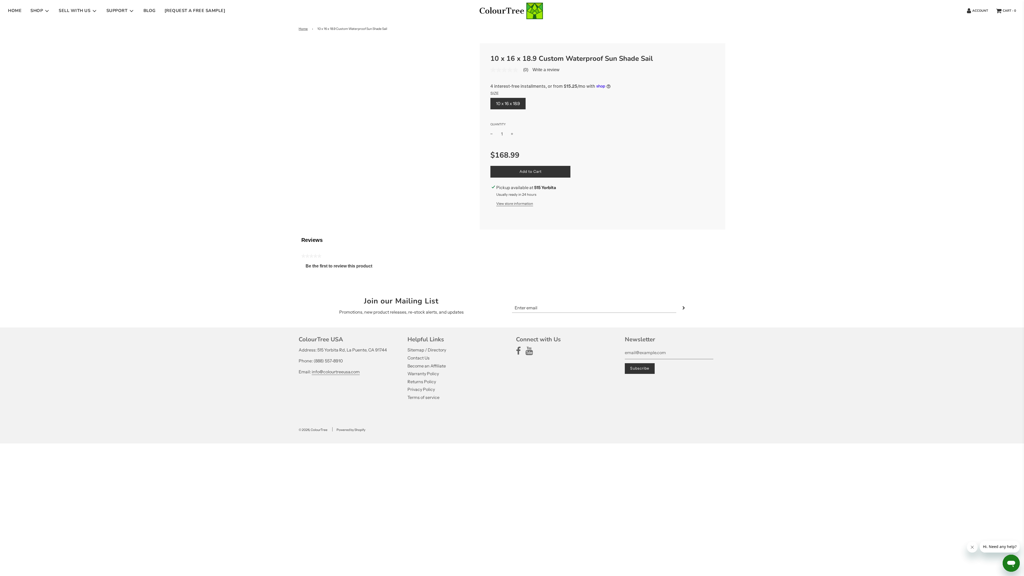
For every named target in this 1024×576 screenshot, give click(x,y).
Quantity (498, 124)
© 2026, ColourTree (313, 430)
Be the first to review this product (341, 267)
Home (15, 11)
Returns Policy (421, 381)
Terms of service (423, 397)
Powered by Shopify (351, 430)
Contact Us (418, 358)
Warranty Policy (423, 373)
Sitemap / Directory (426, 350)
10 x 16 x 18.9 (508, 103)
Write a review (546, 70)
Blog (149, 11)
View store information (514, 203)
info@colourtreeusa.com (336, 371)
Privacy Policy (421, 389)
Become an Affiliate (426, 366)
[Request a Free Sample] (195, 11)
